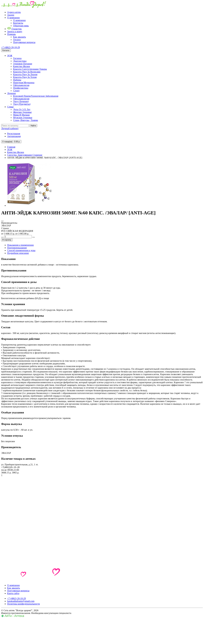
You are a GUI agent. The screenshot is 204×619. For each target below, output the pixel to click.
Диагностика (19, 61)
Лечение (11, 93)
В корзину (6, 240)
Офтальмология (21, 85)
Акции (10, 15)
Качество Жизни (21, 66)
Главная (11, 147)
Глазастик (16, 29)
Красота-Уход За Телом (25, 77)
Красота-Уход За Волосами (26, 71)
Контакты (18, 23)
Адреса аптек (14, 12)
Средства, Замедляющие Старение (24, 155)
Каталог (6, 50)
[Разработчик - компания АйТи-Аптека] (12, 616)
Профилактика (20, 88)
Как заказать (19, 37)
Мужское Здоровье (22, 117)
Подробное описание (18, 253)
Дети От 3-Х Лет (21, 109)
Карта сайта (13, 593)
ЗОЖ (9, 55)
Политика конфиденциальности (23, 604)
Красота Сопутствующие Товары (30, 69)
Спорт (16, 90)
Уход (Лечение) (21, 101)
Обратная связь (21, 25)
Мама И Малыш (21, 115)
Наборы (17, 80)
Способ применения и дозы (21, 250)
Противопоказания (17, 247)
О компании (13, 17)
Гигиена (17, 58)
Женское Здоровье (22, 112)
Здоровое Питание (22, 63)
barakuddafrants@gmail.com (20, 601)
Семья (10, 106)
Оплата (17, 39)
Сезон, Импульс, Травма (25, 120)
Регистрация (13, 133)
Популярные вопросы (24, 42)
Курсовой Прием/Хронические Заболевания (35, 96)
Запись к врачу (14, 31)
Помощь (11, 34)
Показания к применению (20, 245)
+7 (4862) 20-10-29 (10, 47)
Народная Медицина (23, 82)
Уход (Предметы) (21, 104)
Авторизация (14, 136)
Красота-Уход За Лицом (25, 74)
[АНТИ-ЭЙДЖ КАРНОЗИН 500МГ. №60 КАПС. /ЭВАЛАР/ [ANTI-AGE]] (29, 205)
